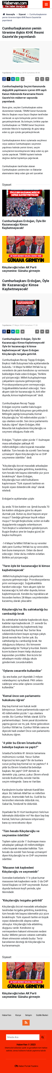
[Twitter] (8, 79)
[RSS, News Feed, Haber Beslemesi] (26, 1023)
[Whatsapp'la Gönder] (17, 79)
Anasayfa (10, 14)
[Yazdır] (22, 79)
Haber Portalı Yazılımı (28, 1066)
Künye (18, 1015)
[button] (37, 79)
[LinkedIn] (13, 79)
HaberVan (6, 1015)
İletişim (28, 1015)
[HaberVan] (15, 4)
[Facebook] (4, 79)
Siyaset (22, 14)
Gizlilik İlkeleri (42, 1015)
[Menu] (46, 4)
